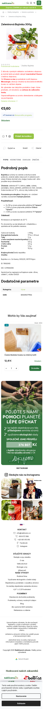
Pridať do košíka (23, 136)
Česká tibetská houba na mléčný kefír (20, 355)
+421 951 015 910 (23, 540)
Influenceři (22, 570)
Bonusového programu (23, 115)
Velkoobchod (22, 564)
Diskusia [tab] (26, 160)
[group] (22, 347)
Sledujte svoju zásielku (22, 557)
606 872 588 (24, 536)
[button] (22, 366)
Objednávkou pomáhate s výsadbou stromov (22, 583)
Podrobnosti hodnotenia (10, 66)
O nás (22, 560)
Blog (22, 604)
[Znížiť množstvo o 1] (3, 136)
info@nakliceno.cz (24, 533)
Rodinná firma (22, 576)
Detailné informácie (8, 101)
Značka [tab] (35, 160)
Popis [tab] (5, 160)
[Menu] (34, 3)
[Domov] (4, 12)
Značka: (27, 66)
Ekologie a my (22, 567)
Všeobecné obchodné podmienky (22, 597)
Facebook (24, 543)
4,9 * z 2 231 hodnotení (22, 589)
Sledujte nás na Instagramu (24, 474)
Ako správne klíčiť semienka (22, 607)
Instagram (23, 546)
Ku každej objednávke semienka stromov (22, 586)
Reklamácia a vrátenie (22, 610)
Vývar (23, 289)
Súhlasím (21, 703)
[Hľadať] (27, 3)
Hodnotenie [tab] (15, 160)
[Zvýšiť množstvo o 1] (9, 136)
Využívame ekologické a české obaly (22, 579)
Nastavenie (21, 696)
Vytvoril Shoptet (23, 659)
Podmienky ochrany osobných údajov (22, 600)
